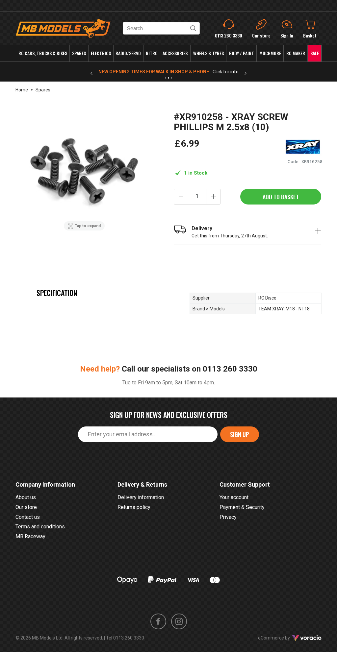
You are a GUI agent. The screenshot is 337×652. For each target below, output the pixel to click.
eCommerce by (282, 637)
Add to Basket (281, 196)
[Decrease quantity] (181, 197)
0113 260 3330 (230, 369)
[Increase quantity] (213, 197)
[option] (84, 172)
